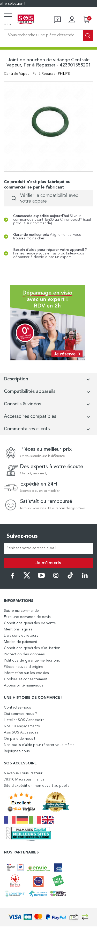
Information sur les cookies (26, 673)
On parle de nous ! (19, 739)
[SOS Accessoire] (26, 20)
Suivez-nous (22, 536)
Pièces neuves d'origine (23, 667)
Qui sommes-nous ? (20, 714)
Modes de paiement (21, 642)
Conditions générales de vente (30, 623)
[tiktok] (70, 578)
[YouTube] (41, 578)
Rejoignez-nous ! (18, 751)
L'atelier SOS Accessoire (24, 720)
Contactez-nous (17, 707)
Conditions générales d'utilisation (32, 648)
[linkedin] (84, 578)
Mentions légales (18, 629)
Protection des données (24, 654)
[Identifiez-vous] (72, 19)
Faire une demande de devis (27, 617)
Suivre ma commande (21, 611)
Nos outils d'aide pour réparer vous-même (39, 745)
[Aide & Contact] (57, 19)
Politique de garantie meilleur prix (32, 660)
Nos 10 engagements (22, 726)
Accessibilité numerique (23, 685)
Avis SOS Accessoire (21, 732)
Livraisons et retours (21, 635)
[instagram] (56, 578)
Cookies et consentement (26, 679)
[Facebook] (12, 578)
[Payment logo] (48, 917)
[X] (27, 578)
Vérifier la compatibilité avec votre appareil (49, 198)
